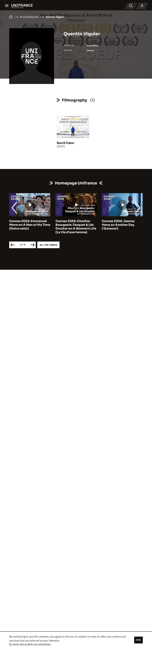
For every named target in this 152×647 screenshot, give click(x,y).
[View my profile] (142, 6)
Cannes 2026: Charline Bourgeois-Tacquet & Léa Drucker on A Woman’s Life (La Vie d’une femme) (76, 226)
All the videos (48, 244)
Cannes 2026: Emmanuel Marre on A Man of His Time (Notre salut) (29, 224)
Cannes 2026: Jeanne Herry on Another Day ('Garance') (118, 224)
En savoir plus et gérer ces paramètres (30, 644)
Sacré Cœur (65, 143)
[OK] (138, 640)
